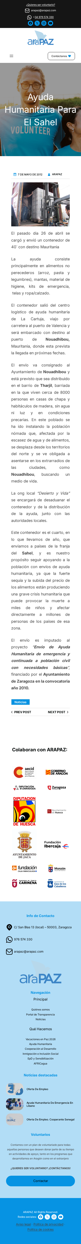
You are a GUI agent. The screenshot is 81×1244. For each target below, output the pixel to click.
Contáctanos (59, 56)
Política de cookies (40, 1229)
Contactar (40, 1181)
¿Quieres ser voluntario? (40, 4)
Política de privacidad (48, 1224)
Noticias (20, 702)
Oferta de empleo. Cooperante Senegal (51, 1119)
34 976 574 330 (44, 17)
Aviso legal (23, 1224)
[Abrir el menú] (11, 55)
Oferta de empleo (37, 1089)
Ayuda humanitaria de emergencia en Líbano (50, 1104)
